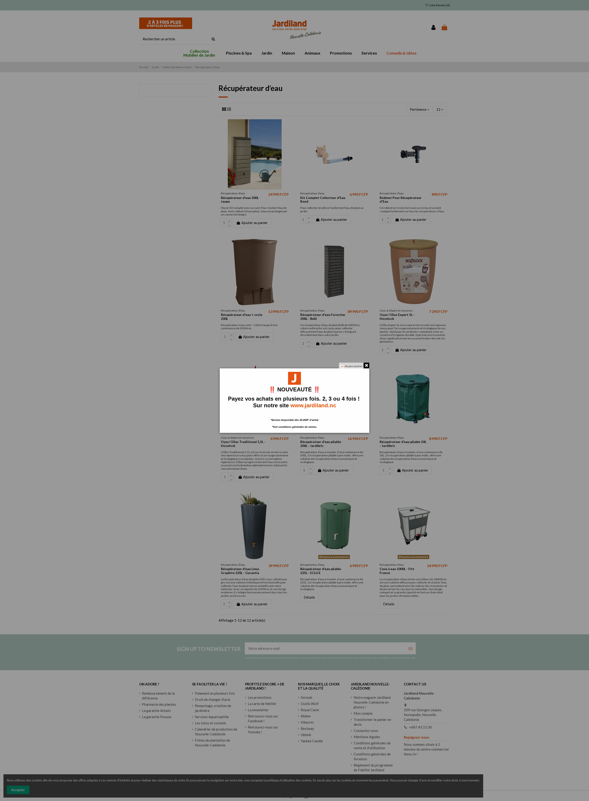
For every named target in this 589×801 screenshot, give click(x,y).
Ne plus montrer (353, 366)
